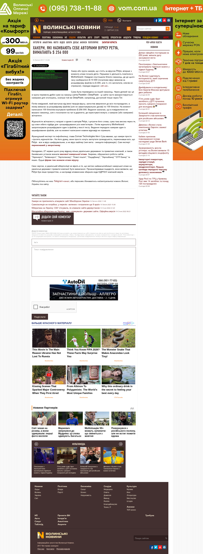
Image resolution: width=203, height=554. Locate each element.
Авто (90, 37)
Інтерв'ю (37, 42)
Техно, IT (107, 507)
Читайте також (39, 195)
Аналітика (47, 42)
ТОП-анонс (131, 509)
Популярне (93, 42)
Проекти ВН (116, 37)
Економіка (58, 37)
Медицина (108, 489)
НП (66, 37)
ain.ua (104, 85)
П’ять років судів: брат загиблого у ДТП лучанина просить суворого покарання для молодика (153, 102)
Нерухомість (86, 495)
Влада (60, 489)
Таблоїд (105, 37)
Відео (62, 42)
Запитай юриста (109, 42)
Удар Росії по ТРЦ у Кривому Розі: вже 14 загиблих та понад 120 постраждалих (153, 181)
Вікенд (106, 498)
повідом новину (150, 37)
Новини (154, 47)
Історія (130, 501)
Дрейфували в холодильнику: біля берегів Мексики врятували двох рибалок (154, 90)
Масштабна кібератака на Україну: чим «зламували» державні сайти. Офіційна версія (73, 211)
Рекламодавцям (63, 548)
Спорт (97, 37)
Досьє (76, 42)
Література (131, 495)
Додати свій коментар (56, 217)
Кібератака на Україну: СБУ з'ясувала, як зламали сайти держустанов (66, 207)
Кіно (128, 492)
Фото (55, 42)
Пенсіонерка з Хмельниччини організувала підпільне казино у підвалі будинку (154, 67)
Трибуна (137, 37)
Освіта (106, 492)
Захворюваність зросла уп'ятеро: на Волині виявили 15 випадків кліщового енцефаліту (154, 150)
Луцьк (37, 489)
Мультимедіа (78, 444)
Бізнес (83, 492)
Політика (46, 37)
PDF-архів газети (154, 42)
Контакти (50, 548)
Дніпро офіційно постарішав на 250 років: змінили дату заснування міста (154, 55)
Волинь (38, 492)
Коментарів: (67, 60)
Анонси (83, 42)
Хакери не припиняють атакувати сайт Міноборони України (60, 200)
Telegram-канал (61, 181)
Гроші (83, 489)
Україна (38, 495)
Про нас (40, 548)
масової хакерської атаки (73, 153)
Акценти (127, 37)
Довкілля (107, 495)
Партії (60, 492)
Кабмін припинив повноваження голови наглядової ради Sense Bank (153, 139)
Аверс (166, 37)
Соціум (107, 486)
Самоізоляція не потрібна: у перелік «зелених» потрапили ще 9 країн (66, 204)
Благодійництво (110, 504)
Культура (81, 37)
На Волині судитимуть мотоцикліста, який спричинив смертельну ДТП (153, 78)
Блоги (69, 42)
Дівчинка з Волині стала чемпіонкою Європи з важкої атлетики (152, 127)
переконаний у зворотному (46, 145)
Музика (130, 489)
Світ (36, 498)
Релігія (106, 501)
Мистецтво (131, 498)
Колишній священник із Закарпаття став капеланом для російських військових (152, 115)
